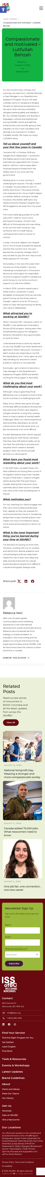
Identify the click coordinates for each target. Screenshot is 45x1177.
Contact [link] (7, 998)
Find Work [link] (7, 1051)
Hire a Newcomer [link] (11, 1120)
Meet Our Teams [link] (10, 1093)
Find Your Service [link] (13, 1032)
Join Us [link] (6, 1105)
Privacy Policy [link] (8, 1162)
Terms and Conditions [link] (24, 1162)
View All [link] (11, 722)
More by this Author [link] (14, 658)
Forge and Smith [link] (25, 1173)
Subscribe (14, 963)
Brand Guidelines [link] (13, 1077)
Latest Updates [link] (12, 1071)
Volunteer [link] (7, 1111)
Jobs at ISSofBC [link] (10, 1115)
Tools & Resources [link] (14, 1059)
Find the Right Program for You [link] (17, 1038)
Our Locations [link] (11, 1127)
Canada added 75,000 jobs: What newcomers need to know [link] (21, 832)
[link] (3, 9)
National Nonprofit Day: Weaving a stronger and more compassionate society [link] (22, 774)
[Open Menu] (41, 8)
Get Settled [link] (8, 1042)
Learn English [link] (9, 1046)
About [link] (6, 1084)
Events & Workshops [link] (16, 1065)
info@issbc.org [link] (14, 1013)
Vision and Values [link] (11, 1089)
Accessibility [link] (7, 1166)
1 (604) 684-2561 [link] (14, 1018)
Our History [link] (8, 1098)
